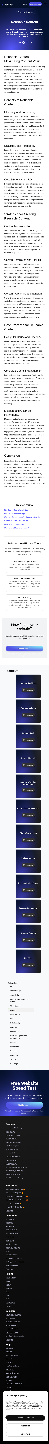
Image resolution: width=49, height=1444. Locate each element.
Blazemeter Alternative (13, 1314)
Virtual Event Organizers (14, 1258)
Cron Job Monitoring (13, 1156)
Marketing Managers (13, 1247)
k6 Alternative (10, 1318)
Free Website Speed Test (14, 1189)
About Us (9, 1380)
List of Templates (12, 1355)
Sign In (25, 4)
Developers (9, 1222)
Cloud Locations (11, 1376)
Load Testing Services (13, 1142)
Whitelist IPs (10, 1369)
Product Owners (11, 1230)
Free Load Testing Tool (13, 1193)
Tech (7, 1299)
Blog (7, 1295)
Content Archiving (21, 510)
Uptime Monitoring (12, 1149)
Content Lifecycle (33, 517)
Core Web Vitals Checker (14, 1207)
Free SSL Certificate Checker (16, 1200)
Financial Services (12, 1265)
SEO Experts (10, 1219)
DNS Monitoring (11, 1160)
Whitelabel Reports (12, 1373)
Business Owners (11, 1255)
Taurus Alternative (12, 1332)
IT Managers (10, 1240)
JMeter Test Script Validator (16, 1196)
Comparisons (10, 1302)
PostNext (9, 1387)
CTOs (7, 1251)
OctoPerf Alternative (13, 1322)
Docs (7, 1292)
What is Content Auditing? (14, 514)
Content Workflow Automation (16, 521)
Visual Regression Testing (14, 1178)
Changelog (9, 1362)
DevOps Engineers (12, 1233)
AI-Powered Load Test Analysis (16, 1167)
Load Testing (10, 1131)
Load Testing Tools (12, 1366)
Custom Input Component (14, 524)
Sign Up (8, 1284)
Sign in (8, 1281)
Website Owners (11, 1244)
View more (9, 1210)
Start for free (35, 4)
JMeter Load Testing (13, 1135)
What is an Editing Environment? (16, 528)
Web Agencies (10, 1226)
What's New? (10, 1359)
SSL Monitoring (11, 1153)
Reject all (25, 1434)
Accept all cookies (25, 1418)
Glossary (21, 12)
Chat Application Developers (15, 1262)
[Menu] (45, 4)
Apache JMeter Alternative (15, 1336)
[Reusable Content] (20, 42)
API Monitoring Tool (12, 1146)
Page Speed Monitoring (14, 1128)
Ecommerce (10, 1237)
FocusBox (9, 1391)
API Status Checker (12, 1203)
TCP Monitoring (11, 1163)
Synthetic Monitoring (13, 1174)
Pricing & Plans (11, 1277)
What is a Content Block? (14, 517)
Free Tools (9, 1348)
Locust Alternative (12, 1329)
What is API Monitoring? (14, 1384)
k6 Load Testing (11, 1139)
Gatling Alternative (12, 1325)
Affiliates (9, 1288)
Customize (25, 1426)
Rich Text (7, 510)
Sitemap (8, 1306)
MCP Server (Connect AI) (14, 1171)
